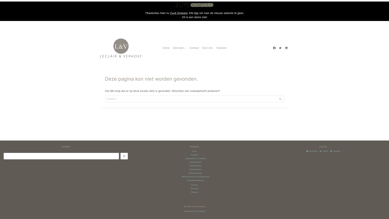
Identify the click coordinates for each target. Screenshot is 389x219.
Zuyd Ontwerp (179, 13)
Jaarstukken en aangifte (195, 158)
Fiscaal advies (195, 162)
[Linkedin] (286, 47)
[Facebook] (274, 47)
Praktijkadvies (195, 169)
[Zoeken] (124, 156)
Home (166, 47)
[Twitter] (280, 47)
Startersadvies (195, 166)
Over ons (207, 47)
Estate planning (195, 173)
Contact (194, 47)
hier (196, 13)
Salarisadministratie (195, 180)
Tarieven (221, 47)
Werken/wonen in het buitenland (195, 177)
